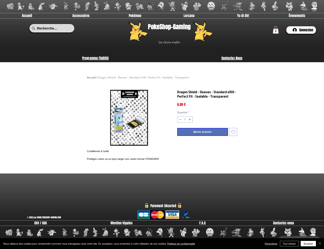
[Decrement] (180, 119)
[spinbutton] (185, 119)
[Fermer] (320, 243)
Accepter (308, 243)
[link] (276, 30)
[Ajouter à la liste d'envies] (233, 132)
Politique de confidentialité (181, 243)
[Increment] (190, 119)
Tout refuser (289, 243)
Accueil (91, 77)
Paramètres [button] (271, 243)
